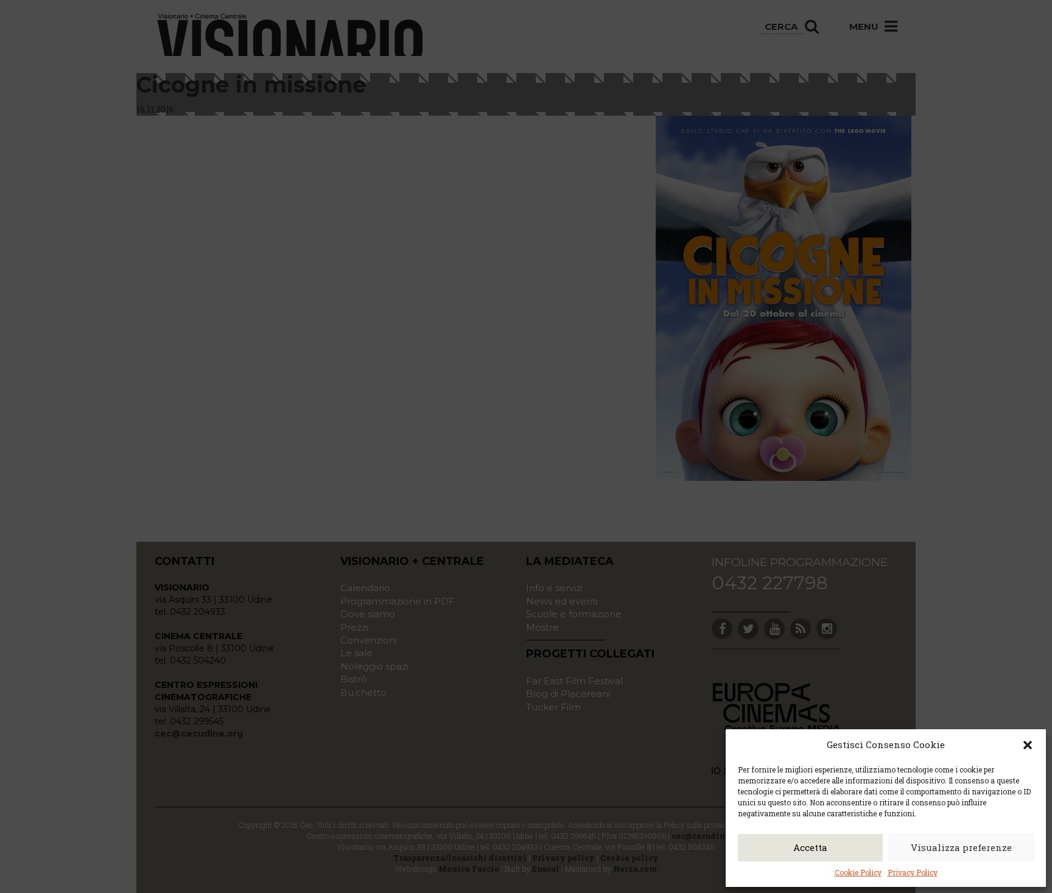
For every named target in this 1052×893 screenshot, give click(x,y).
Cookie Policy (858, 872)
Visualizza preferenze (961, 847)
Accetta (810, 847)
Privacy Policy (913, 872)
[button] (1028, 745)
